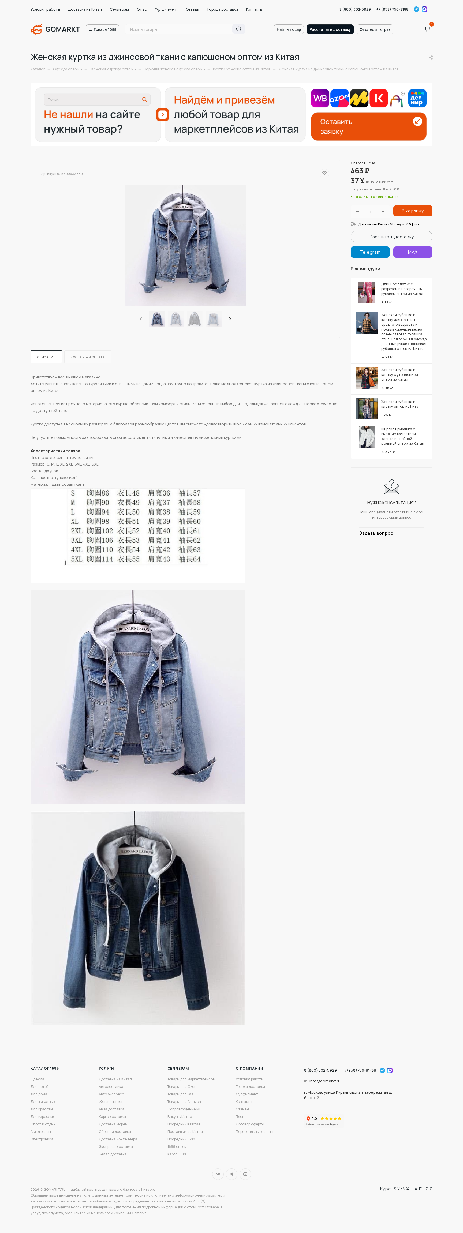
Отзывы (192, 9)
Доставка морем (113, 1124)
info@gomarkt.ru (325, 1081)
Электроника (42, 1139)
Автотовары (41, 1131)
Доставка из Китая (85, 9)
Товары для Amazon (184, 1101)
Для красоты (42, 1109)
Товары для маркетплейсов (191, 1079)
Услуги (106, 1068)
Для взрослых (43, 1116)
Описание (46, 357)
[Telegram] (370, 252)
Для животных (43, 1101)
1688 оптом (177, 1146)
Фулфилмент (166, 9)
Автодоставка (111, 1086)
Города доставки (222, 9)
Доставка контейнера (118, 1139)
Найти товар (289, 29)
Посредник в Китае (183, 1124)
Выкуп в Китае (179, 1116)
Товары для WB (180, 1094)
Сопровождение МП (184, 1109)
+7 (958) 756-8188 (392, 9)
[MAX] (413, 252)
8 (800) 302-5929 (355, 9)
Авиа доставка (111, 1109)
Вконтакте (218, 1174)
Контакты (254, 9)
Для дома (39, 1094)
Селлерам (119, 9)
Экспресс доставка (116, 1146)
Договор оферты (250, 1124)
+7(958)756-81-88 (359, 1070)
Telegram (416, 9)
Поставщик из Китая (185, 1131)
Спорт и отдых (43, 1124)
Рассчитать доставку (330, 29)
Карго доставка (112, 1116)
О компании (249, 1068)
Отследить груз (375, 29)
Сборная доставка (115, 1131)
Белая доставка (113, 1154)
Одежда (37, 1079)
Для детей (40, 1086)
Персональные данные (255, 1131)
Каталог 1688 (45, 1068)
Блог (240, 1116)
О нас (142, 9)
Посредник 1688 (181, 1139)
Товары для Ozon (181, 1086)
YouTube (245, 1174)
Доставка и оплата (88, 357)
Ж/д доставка (110, 1101)
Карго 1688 (176, 1154)
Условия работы (45, 9)
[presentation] (140, 319)
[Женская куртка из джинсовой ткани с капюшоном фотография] (185, 245)
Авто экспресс (111, 1094)
